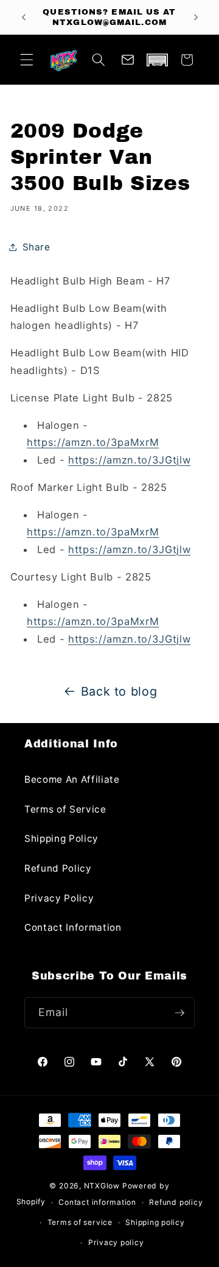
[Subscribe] (179, 1013)
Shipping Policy (61, 838)
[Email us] (127, 59)
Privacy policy (116, 1242)
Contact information (97, 1202)
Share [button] (36, 247)
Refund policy (176, 1202)
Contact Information (73, 927)
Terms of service (80, 1222)
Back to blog (119, 691)
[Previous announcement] (23, 17)
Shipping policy (155, 1222)
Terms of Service (65, 809)
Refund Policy (58, 868)
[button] (26, 59)
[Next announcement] (195, 17)
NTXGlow (102, 1185)
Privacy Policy (59, 898)
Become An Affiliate (72, 779)
